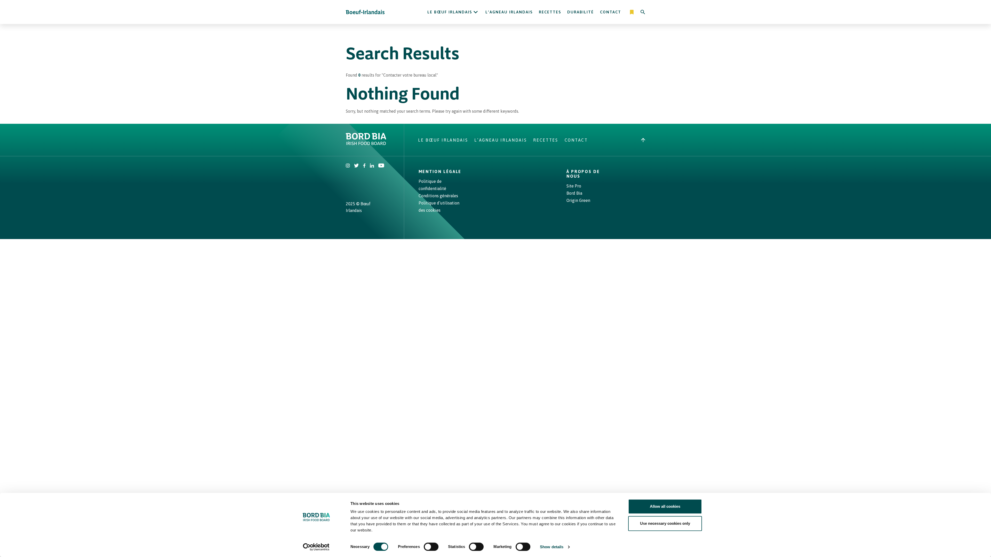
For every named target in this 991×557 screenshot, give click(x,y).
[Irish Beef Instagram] (348, 166)
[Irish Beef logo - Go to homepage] (365, 12)
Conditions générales (438, 195)
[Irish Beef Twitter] (356, 166)
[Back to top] (643, 140)
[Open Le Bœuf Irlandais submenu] (475, 12)
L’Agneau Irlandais (509, 12)
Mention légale (440, 171)
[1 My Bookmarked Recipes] (632, 12)
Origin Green (578, 200)
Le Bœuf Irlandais (449, 12)
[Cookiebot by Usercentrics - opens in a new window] (316, 547)
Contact (610, 12)
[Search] (643, 12)
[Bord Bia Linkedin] (372, 166)
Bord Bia (574, 193)
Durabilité (580, 12)
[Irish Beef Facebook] (364, 166)
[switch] (431, 547)
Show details (551, 547)
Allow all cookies (665, 506)
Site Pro (573, 186)
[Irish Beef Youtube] (381, 166)
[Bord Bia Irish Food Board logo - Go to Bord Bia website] (366, 143)
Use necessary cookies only (665, 523)
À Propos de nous (583, 173)
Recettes (550, 12)
